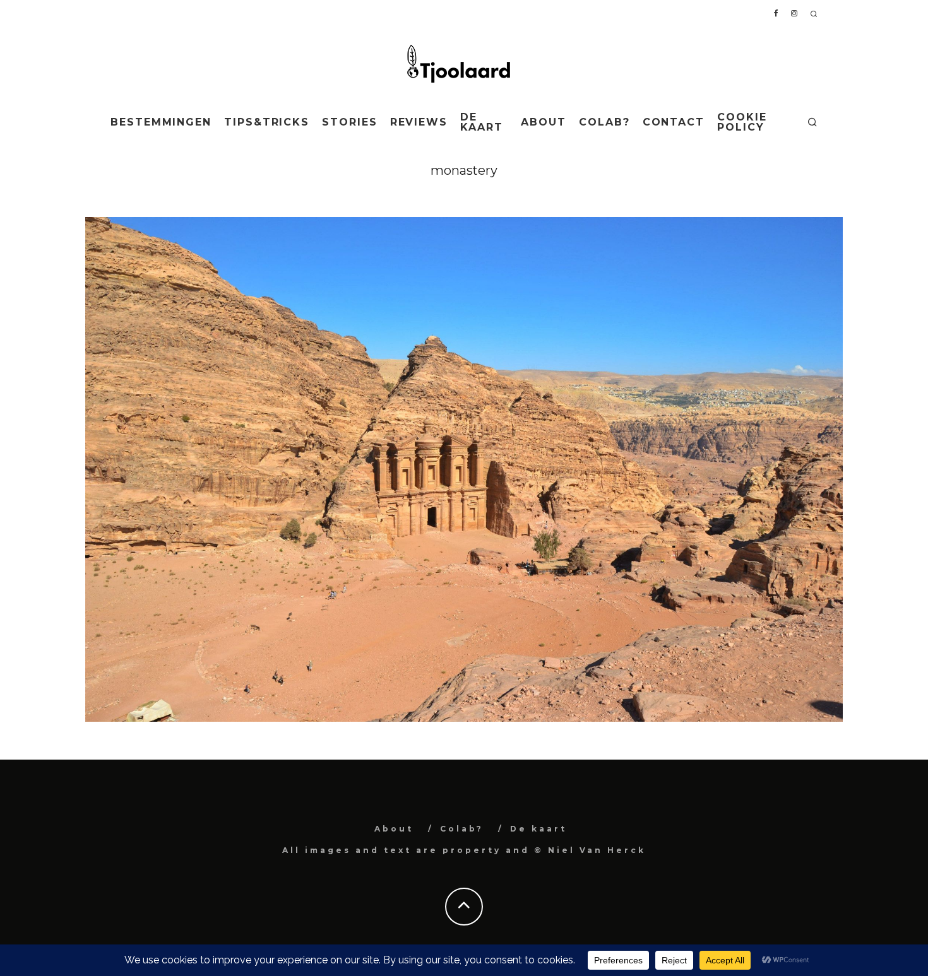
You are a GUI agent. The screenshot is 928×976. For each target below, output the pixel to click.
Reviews (419, 122)
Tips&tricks (266, 122)
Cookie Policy (742, 122)
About (543, 122)
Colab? (604, 122)
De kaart (481, 122)
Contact (674, 122)
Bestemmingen (160, 122)
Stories (349, 122)
